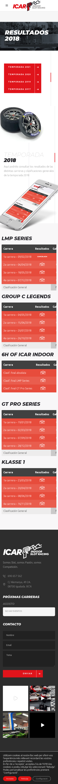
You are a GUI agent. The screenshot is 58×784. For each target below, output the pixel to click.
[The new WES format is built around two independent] (42, 725)
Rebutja (24, 779)
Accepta (10, 779)
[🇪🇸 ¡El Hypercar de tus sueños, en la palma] (15, 725)
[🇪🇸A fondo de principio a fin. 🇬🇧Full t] (15, 698)
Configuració (42, 779)
